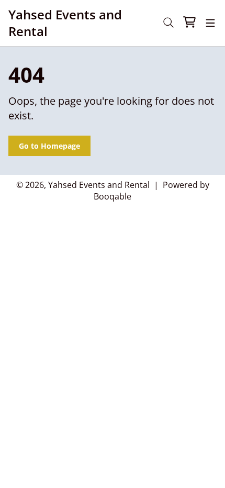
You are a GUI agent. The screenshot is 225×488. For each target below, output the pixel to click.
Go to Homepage (49, 146)
